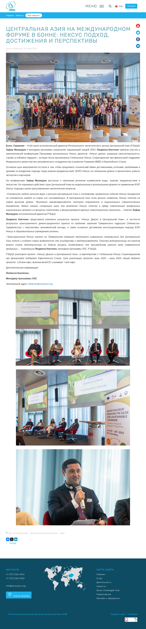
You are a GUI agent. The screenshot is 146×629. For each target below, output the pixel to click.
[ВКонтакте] (7, 539)
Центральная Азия (20, 533)
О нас (100, 578)
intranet (131, 6)
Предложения (104, 594)
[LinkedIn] (15, 539)
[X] (11, 539)
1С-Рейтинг (132, 614)
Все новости (33, 15)
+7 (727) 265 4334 (15, 578)
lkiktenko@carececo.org (40, 283)
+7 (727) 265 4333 (15, 574)
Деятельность (104, 582)
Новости (19, 15)
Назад (12, 543)
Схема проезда (21, 596)
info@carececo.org (16, 586)
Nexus (62, 533)
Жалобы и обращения (108, 598)
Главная (10, 15)
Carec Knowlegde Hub (108, 590)
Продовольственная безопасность (44, 533)
